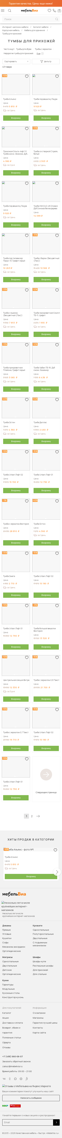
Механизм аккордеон (13, 946)
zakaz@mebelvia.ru (12, 1066)
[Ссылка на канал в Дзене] (21, 1079)
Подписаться (56, 1122)
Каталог (6, 1012)
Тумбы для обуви (23, 49)
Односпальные (41, 929)
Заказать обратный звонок (16, 1061)
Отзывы (6, 1047)
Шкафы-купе (39, 961)
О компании (39, 1012)
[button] (15, 93)
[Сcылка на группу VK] (4, 1079)
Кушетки (6, 938)
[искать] (57, 19)
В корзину (16, 118)
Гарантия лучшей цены (45, 1022)
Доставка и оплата (12, 1022)
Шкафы (37, 957)
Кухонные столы (11, 992)
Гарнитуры (7, 984)
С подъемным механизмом (40, 944)
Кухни (5, 980)
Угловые (6, 933)
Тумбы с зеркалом (43, 49)
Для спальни (40, 974)
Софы (5, 942)
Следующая (38, 816)
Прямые (6, 929)
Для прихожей (40, 969)
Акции (5, 1017)
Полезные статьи (11, 1037)
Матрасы (7, 957)
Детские (7, 969)
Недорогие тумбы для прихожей (18, 53)
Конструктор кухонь (12, 997)
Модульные (8, 988)
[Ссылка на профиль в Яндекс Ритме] (26, 1079)
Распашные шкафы (43, 965)
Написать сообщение (31, 1098)
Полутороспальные (43, 933)
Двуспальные (40, 938)
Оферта (6, 1042)
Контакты (38, 1027)
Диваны (6, 925)
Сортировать (10, 61)
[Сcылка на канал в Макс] (15, 1079)
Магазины (38, 1017)
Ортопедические (11, 951)
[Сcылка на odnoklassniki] (10, 1079)
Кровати (37, 925)
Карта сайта (39, 1032)
